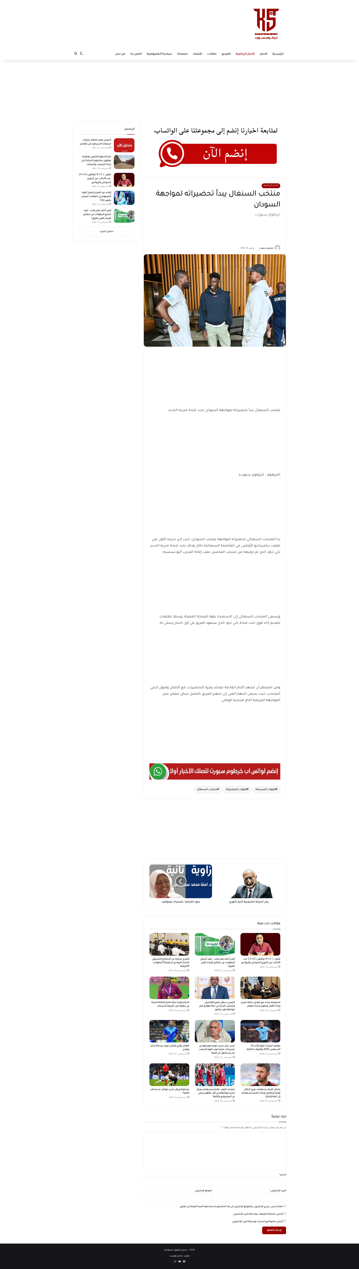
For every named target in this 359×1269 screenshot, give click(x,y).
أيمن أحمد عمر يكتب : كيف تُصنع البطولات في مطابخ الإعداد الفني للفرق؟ (218, 963)
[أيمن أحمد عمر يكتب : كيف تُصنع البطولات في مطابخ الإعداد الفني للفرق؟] (215, 944)
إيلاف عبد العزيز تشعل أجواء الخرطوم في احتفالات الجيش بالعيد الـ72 (96, 196)
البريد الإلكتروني (277, 1191)
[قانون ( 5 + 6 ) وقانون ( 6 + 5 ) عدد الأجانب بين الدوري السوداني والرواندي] (260, 944)
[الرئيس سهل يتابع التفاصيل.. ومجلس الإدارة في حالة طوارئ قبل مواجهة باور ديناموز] (215, 988)
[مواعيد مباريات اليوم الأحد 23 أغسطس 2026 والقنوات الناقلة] (260, 1031)
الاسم (282, 1175)
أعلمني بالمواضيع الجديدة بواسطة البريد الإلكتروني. (257, 1222)
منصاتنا (182, 54)
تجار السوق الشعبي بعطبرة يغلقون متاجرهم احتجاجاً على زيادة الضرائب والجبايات (96, 160)
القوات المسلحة (265, 789)
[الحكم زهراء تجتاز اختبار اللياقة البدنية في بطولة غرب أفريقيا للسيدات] (169, 988)
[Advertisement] (145, 12)
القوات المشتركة (236, 789)
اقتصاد (197, 54)
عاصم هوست (176, 1256)
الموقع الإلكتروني (203, 1191)
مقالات (212, 54)
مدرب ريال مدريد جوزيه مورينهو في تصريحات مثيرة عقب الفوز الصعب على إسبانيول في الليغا (217, 1049)
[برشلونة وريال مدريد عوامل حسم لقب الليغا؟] (169, 1074)
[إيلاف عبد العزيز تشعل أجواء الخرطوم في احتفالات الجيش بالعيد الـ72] (124, 198)
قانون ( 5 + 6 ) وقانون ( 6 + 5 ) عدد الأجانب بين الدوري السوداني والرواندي (95, 178)
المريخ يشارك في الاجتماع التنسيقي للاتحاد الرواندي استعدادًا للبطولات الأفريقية (170, 963)
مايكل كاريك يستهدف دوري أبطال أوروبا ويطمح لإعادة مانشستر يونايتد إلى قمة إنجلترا (260, 1093)
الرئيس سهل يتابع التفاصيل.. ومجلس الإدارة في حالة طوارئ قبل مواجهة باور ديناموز (217, 1006)
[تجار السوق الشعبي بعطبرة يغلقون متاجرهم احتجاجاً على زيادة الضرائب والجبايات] (124, 162)
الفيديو (226, 54)
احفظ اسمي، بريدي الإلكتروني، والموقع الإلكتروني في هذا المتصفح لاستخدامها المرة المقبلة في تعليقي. (231, 1207)
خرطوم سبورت (266, 248)
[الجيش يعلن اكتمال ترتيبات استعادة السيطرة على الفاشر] (124, 145)
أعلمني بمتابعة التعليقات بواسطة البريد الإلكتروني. (258, 1214)
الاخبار (263, 54)
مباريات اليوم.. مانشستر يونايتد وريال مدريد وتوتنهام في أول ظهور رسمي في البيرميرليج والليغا (215, 1093)
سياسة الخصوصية (159, 54)
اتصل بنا (136, 54)
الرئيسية (277, 54)
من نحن (120, 54)
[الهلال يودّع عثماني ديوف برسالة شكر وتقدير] (169, 1031)
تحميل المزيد (106, 231)
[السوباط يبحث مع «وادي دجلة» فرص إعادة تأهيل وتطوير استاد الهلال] (260, 988)
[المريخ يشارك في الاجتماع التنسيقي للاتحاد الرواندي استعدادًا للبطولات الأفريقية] (169, 944)
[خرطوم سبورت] (265, 24)
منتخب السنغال (207, 789)
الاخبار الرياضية (245, 54)
